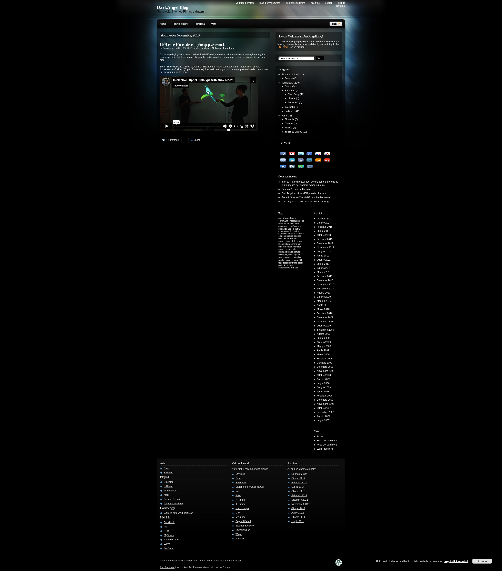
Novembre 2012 (325, 247)
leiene (281, 244)
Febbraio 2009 (325, 358)
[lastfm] (327, 158)
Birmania (289, 119)
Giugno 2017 (324, 222)
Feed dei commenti (327, 444)
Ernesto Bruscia (290, 189)
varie (213, 23)
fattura (286, 238)
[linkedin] (309, 158)
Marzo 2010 (323, 309)
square (295, 260)
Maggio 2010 (324, 301)
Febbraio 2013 (325, 239)
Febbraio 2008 (325, 395)
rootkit (281, 260)
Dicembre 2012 (325, 243)
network (297, 252)
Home (163, 23)
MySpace (169, 535)
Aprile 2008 (323, 391)
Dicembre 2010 (325, 280)
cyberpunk (293, 221)
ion (300, 241)
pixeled (194, 560)
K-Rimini (168, 472)
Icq (165, 526)
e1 (282, 223)
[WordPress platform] (338, 564)
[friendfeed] (282, 158)
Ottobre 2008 (324, 375)
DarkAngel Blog (172, 7)
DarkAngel (168, 48)
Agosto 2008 (323, 379)
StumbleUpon (171, 539)
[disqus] (291, 165)
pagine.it (288, 254)
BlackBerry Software (269, 3)
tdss (280, 263)
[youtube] (291, 152)
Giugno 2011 (324, 268)
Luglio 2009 (323, 338)
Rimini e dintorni (180, 23)
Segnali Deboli (172, 499)
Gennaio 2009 (324, 362)
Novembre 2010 (325, 284)
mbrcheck (287, 246)
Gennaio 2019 (324, 218)
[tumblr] (309, 165)
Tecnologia (199, 23)
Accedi (320, 436)
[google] (309, 152)
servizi (288, 260)
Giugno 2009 (324, 342)
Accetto (482, 561)
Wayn (167, 544)
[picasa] (327, 152)
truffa (294, 263)
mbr (280, 246)
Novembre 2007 (325, 404)
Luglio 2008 (323, 383)
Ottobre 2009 (324, 325)
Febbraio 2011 (324, 276)
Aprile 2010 (323, 305)
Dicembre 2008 (325, 367)
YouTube (169, 548)
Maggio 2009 (324, 346)
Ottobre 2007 (324, 408)
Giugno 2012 (324, 251)
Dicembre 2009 (325, 317)
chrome (292, 218)
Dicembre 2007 (325, 399)
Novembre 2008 (325, 371)
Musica (288, 127)
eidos (286, 223)
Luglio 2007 (323, 420)
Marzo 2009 (323, 354)
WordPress (179, 560)
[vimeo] (291, 158)
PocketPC (293, 102)
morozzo (297, 246)
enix (280, 238)
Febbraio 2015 (325, 226)
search (329, 3)
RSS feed (282, 47)
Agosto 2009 (323, 334)
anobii (281, 218)
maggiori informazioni (456, 561)
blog (286, 218)
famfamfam (222, 560)
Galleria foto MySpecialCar (178, 513)
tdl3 (300, 260)
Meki (166, 495)
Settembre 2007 (325, 412)
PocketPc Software (295, 3)
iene (296, 241)
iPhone (292, 98)
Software (217, 48)
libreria (294, 244)
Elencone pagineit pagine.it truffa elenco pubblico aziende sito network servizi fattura (291, 230)
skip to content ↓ (340, 4)
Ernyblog (169, 482)
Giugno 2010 (324, 297)
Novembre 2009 (325, 321)
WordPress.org (325, 448)
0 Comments (172, 140)
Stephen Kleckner (173, 503)
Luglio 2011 (323, 264)
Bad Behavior (167, 567)
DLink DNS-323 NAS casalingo (313, 201)
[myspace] (300, 158)
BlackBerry (293, 94)
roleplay (297, 257)
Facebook (169, 522)
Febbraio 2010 (325, 313)
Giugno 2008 (324, 387)
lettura (287, 244)
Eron (166, 468)
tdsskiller (287, 263)
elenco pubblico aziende (289, 236)
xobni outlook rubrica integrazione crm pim (290, 265)
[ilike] (318, 158)
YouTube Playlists (245, 3)
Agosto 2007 (323, 416)
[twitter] (300, 152)
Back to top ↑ (236, 560)
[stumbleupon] (300, 165)
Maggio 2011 (324, 272)
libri (299, 244)
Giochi (288, 86)
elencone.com (285, 226)
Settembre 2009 (325, 329)
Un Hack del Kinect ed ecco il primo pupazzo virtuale (192, 44)
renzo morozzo (285, 257)
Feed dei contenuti (327, 440)
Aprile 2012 (323, 255)
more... (198, 140)
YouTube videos (293, 131)
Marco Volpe (170, 490)
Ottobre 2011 (324, 259)
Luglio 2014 (323, 231)
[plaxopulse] (282, 165)
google (290, 241)
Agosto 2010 (323, 292)
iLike (166, 531)
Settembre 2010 (325, 288)
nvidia (281, 254)
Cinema (289, 123)
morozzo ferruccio (287, 249)
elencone (294, 223)
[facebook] (282, 152)
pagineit (296, 254)
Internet (289, 107)
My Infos (315, 3)
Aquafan (289, 78)
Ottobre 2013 (324, 235)
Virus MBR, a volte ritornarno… (313, 193)
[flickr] (318, 152)
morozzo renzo (285, 252)
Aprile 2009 (323, 350)
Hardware (205, 48)
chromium (283, 221)
